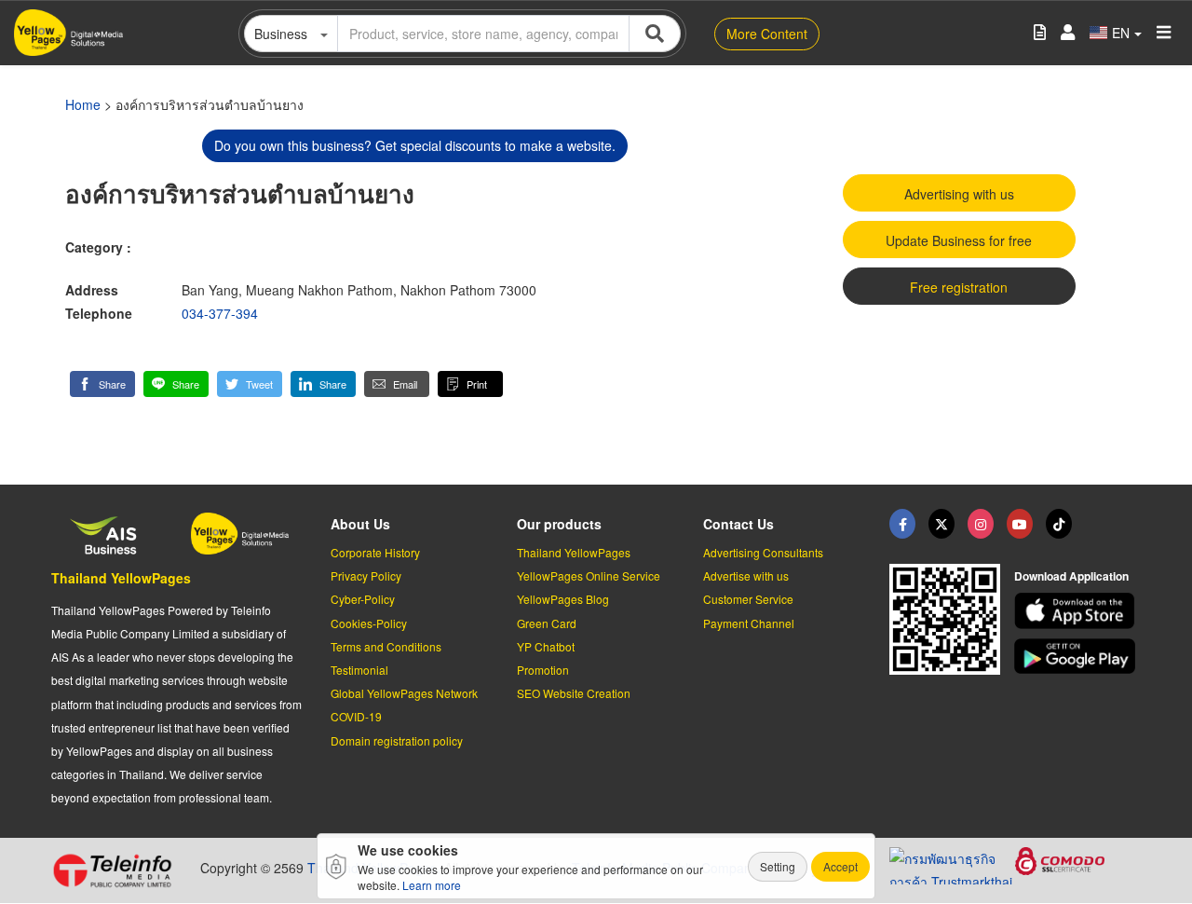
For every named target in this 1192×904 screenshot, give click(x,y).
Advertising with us (959, 194)
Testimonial (359, 670)
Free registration (959, 287)
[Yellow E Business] (902, 524)
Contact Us (738, 523)
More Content (766, 33)
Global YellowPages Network (404, 693)
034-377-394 (220, 313)
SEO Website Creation (573, 693)
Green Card (546, 623)
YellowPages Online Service (588, 575)
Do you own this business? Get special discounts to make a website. (415, 145)
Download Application (1071, 576)
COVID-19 (356, 716)
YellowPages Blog (563, 599)
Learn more (431, 885)
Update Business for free (959, 240)
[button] (102, 384)
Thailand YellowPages (121, 577)
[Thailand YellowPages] (941, 524)
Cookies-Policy (369, 623)
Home (83, 104)
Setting (777, 866)
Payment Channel (748, 623)
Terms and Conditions (386, 646)
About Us (360, 523)
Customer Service (748, 599)
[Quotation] (1040, 33)
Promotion (543, 670)
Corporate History (375, 552)
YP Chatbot (546, 646)
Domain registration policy (397, 740)
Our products (559, 523)
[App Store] (1077, 611)
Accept (840, 866)
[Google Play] (1077, 656)
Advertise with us (746, 575)
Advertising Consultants (763, 552)
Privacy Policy (366, 575)
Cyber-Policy (363, 599)
